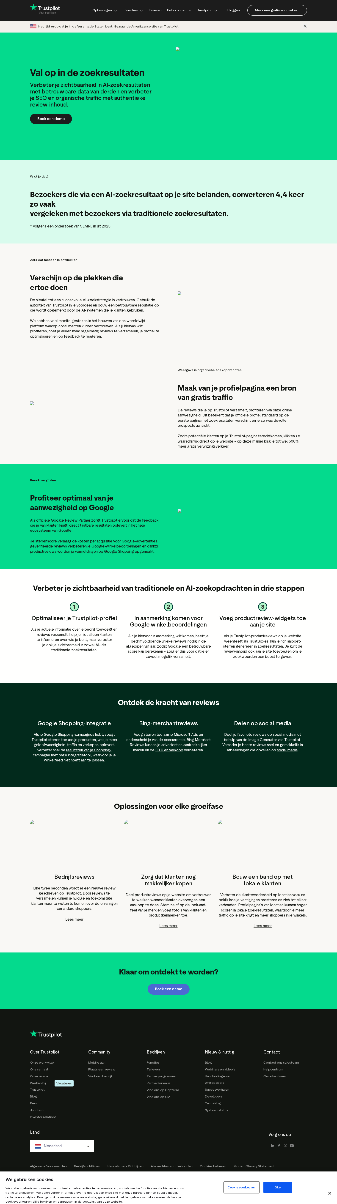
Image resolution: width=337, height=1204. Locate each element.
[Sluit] (305, 26)
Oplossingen (102, 10)
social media (287, 750)
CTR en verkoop (169, 750)
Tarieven (155, 10)
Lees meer (74, 919)
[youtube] (292, 1146)
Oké (278, 1187)
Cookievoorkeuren (242, 1187)
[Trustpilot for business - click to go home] (45, 10)
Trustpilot (204, 10)
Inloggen (233, 10)
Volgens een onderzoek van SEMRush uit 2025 (71, 226)
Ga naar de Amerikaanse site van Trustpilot (146, 26)
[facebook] (279, 1146)
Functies (131, 10)
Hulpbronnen (176, 10)
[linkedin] (272, 1146)
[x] (285, 1146)
